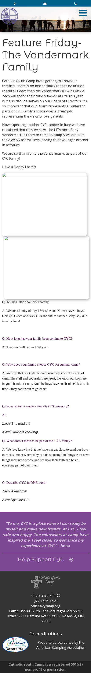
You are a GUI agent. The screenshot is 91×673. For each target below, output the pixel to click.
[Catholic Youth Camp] (9, 16)
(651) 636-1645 (45, 601)
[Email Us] (45, 4)
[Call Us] (76, 4)
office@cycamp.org (45, 606)
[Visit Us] (15, 4)
